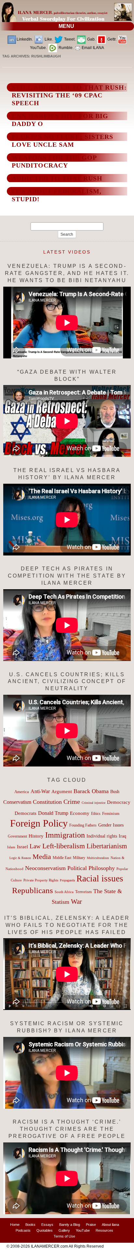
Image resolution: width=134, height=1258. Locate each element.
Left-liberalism (63, 846)
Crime (71, 801)
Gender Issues (111, 825)
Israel (22, 846)
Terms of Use (64, 1236)
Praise (91, 1225)
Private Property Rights (40, 880)
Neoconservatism (45, 868)
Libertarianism (107, 846)
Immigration (65, 834)
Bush (114, 791)
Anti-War (40, 791)
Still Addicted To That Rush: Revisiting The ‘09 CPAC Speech (69, 95)
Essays (47, 1225)
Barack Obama (91, 791)
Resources (104, 1230)
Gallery (64, 1230)
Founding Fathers (83, 825)
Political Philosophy (91, 868)
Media (42, 857)
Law (35, 846)
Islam (11, 847)
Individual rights (102, 836)
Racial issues (99, 878)
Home (15, 1225)
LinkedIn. (25, 39)
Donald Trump (53, 813)
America (21, 791)
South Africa (64, 892)
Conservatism (17, 802)
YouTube (83, 1230)
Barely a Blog (69, 1225)
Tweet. (69, 39)
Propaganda (67, 880)
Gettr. (111, 39)
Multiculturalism (98, 858)
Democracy (118, 802)
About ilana (110, 1225)
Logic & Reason (20, 858)
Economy (79, 813)
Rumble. (66, 47)
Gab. (91, 39)
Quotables (44, 1230)
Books (30, 1225)
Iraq (122, 836)
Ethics (95, 813)
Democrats (25, 813)
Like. (48, 39)
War (76, 901)
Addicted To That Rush (57, 178)
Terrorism (83, 891)
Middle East (62, 858)
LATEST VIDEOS (67, 252)
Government (17, 836)
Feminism (110, 813)
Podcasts (23, 1230)
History (36, 836)
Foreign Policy (39, 823)
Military (79, 858)
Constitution (47, 802)
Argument (61, 791)
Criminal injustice (93, 802)
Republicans (32, 890)
